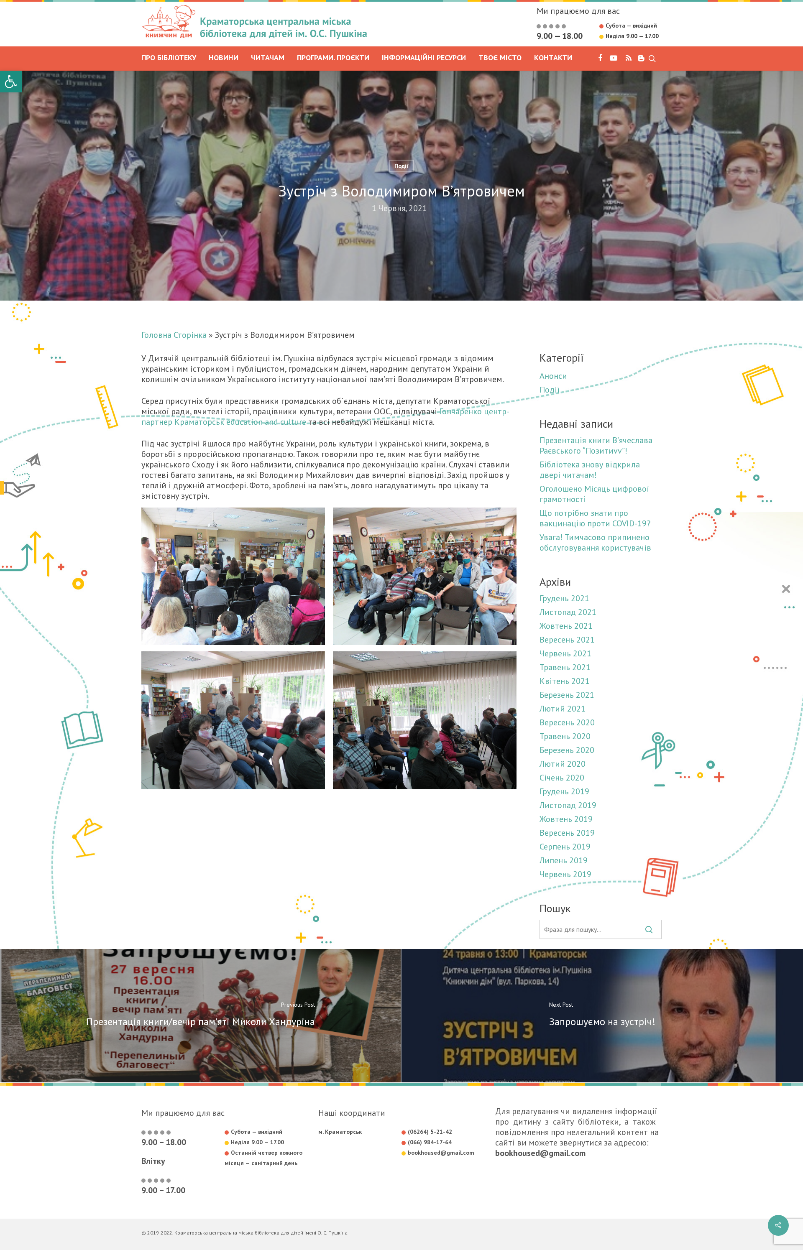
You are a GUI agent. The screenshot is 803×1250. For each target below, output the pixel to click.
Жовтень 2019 (566, 819)
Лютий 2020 (563, 764)
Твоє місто (500, 58)
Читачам (267, 58)
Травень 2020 (565, 736)
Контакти (553, 58)
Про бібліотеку (168, 58)
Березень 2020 (567, 750)
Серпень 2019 (565, 847)
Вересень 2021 (567, 640)
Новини (223, 58)
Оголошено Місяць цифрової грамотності (594, 494)
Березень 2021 (567, 695)
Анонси (553, 376)
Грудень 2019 (564, 791)
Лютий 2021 (563, 709)
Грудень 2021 (564, 598)
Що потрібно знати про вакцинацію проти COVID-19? (595, 518)
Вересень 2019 (567, 833)
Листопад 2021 (568, 612)
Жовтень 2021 (566, 626)
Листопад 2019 (568, 805)
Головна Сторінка (174, 334)
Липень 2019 (564, 860)
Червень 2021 (565, 653)
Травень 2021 (565, 667)
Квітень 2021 (565, 681)
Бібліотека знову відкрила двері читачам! (590, 469)
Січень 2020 (562, 778)
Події (401, 166)
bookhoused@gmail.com (540, 1153)
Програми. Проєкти (333, 58)
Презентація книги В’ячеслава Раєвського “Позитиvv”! (596, 445)
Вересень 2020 (567, 722)
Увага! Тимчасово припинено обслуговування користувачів (595, 542)
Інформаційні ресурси (424, 58)
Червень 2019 (565, 874)
